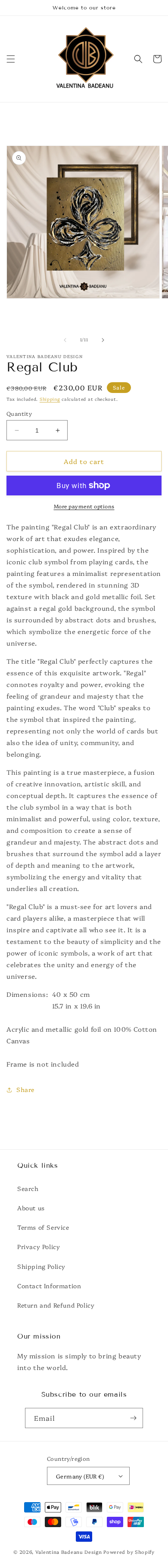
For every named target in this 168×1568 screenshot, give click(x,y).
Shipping (50, 399)
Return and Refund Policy (55, 1305)
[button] (10, 58)
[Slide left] (65, 340)
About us (31, 1207)
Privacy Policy (38, 1246)
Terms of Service (43, 1227)
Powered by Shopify (129, 1552)
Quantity (19, 413)
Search (28, 1188)
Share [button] (25, 1089)
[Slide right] (102, 340)
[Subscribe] (133, 1418)
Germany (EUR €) (80, 1476)
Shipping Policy (41, 1266)
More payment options (84, 506)
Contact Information (49, 1285)
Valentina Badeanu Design (69, 1552)
